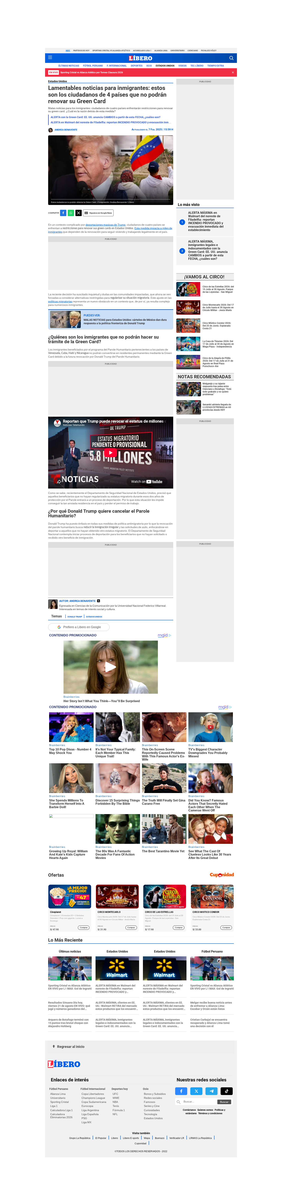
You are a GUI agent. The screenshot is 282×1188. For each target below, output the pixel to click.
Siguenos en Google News (100, 213)
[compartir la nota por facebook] (63, 213)
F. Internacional (117, 65)
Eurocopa (87, 1105)
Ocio (149, 65)
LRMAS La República (200, 1138)
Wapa (147, 1138)
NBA (115, 1101)
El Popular (100, 1138)
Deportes (136, 65)
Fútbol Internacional (93, 1088)
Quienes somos (205, 1110)
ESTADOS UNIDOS (165, 65)
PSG (84, 1118)
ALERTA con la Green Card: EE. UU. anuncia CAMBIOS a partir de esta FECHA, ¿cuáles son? (105, 117)
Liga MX (86, 1122)
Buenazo (159, 1138)
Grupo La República (79, 1138)
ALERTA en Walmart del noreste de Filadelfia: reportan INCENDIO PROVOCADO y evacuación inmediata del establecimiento (126, 122)
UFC (115, 1093)
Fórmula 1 (119, 1110)
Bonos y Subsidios (155, 1093)
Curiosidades (152, 1110)
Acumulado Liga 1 (142, 50)
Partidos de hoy (81, 50)
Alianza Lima (160, 50)
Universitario (178, 50)
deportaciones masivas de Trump (105, 224)
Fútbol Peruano (93, 65)
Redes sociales (153, 1097)
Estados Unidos (57, 81)
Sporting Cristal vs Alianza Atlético (111, 50)
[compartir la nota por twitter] (78, 213)
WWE (116, 1097)
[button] (231, 58)
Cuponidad (140, 1143)
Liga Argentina (90, 1110)
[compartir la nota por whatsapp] (71, 213)
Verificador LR (176, 1138)
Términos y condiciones (210, 1113)
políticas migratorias (60, 301)
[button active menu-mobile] (50, 58)
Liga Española (90, 1114)
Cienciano (193, 50)
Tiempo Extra (215, 65)
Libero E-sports (131, 1138)
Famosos (149, 1101)
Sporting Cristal (59, 1101)
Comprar (83, 927)
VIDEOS (182, 65)
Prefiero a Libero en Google (82, 627)
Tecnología (150, 1114)
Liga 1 (54, 1105)
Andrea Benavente (66, 129)
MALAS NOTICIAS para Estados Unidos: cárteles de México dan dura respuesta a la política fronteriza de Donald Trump (125, 321)
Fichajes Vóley (208, 50)
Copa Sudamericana (94, 1101)
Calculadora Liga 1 (61, 1110)
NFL (115, 1114)
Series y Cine (152, 1105)
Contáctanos (189, 1110)
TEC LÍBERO (196, 65)
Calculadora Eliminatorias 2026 (61, 1116)
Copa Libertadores (93, 1093)
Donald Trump (75, 616)
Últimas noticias (68, 65)
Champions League (93, 1097)
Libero (114, 1138)
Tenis (116, 1105)
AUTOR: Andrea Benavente (77, 600)
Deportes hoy (120, 1088)
